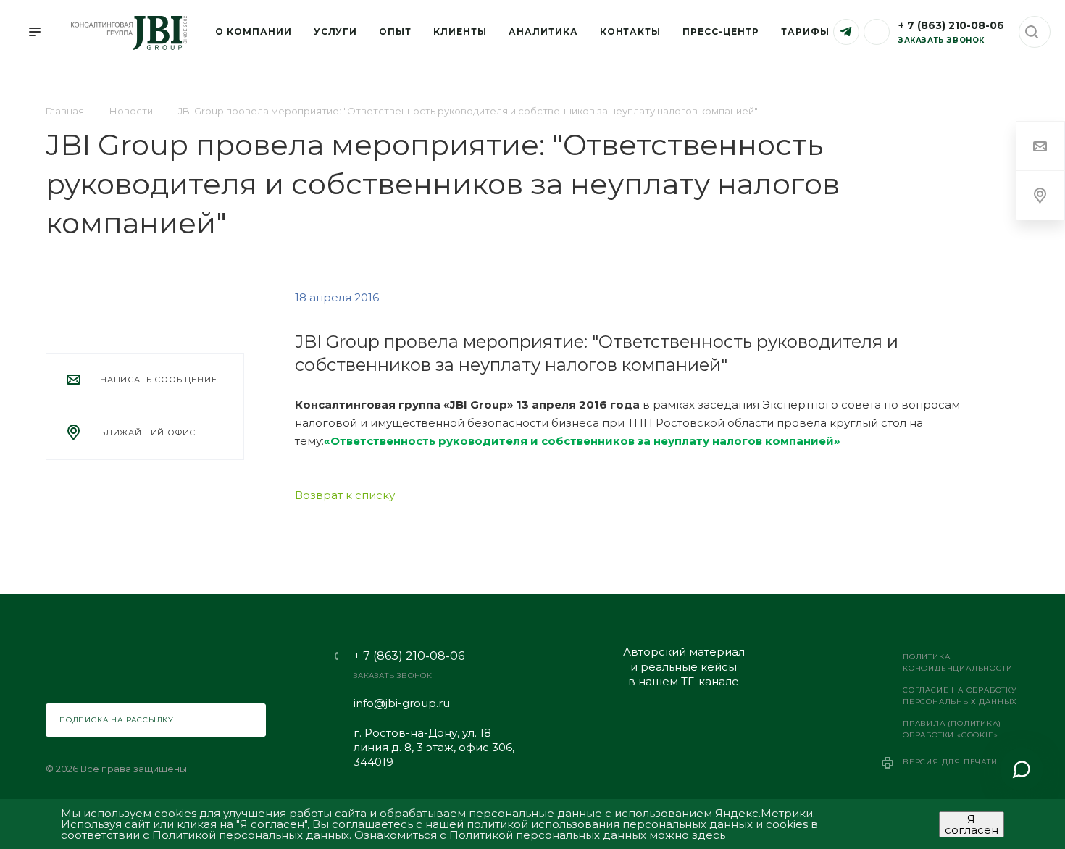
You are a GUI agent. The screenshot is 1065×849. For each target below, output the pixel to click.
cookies (787, 824)
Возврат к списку (345, 495)
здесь (708, 835)
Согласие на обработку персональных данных (960, 695)
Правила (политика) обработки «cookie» (952, 729)
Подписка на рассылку (116, 719)
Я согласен (971, 824)
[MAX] (877, 32)
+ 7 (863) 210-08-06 (951, 25)
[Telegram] (846, 32)
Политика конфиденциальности (957, 662)
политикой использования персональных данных (610, 824)
